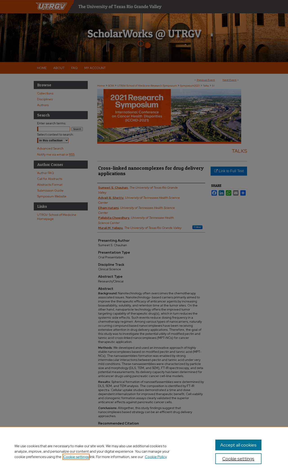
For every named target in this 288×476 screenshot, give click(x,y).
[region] (144, 451)
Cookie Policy (156, 456)
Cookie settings (76, 456)
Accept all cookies (238, 445)
